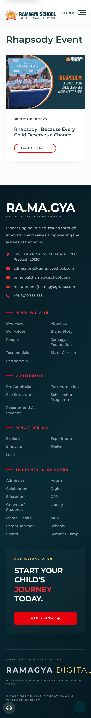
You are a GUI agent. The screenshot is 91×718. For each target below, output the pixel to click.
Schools (58, 526)
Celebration (16, 488)
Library (57, 504)
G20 (54, 496)
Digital (57, 488)
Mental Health (19, 518)
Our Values (16, 331)
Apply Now (42, 618)
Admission (15, 480)
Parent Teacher (20, 526)
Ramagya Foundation (61, 342)
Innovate (14, 446)
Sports (12, 534)
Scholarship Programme (62, 397)
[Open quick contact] (9, 708)
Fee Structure (18, 394)
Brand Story (61, 331)
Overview (15, 323)
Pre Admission (19, 386)
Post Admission (65, 386)
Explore (13, 438)
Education (15, 496)
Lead (10, 454)
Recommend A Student (20, 410)
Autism (57, 480)
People (12, 339)
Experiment (61, 438)
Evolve (56, 446)
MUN (55, 518)
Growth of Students (15, 507)
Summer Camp (64, 534)
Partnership (17, 360)
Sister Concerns (65, 352)
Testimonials (17, 352)
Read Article (35, 148)
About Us (59, 323)
